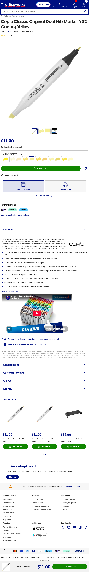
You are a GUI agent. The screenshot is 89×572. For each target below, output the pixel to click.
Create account (37, 499)
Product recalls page (72, 486)
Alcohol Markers (18, 16)
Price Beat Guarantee (69, 499)
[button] (2, 4)
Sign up (12, 477)
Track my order (8, 503)
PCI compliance (48, 557)
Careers (6, 530)
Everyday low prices (68, 503)
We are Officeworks (10, 527)
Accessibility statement (11, 540)
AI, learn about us (81, 557)
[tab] (44, 230)
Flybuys (64, 509)
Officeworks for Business (41, 506)
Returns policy (8, 509)
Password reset (37, 503)
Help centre (7, 520)
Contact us (7, 516)
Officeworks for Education (41, 509)
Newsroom (7, 537)
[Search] (85, 11)
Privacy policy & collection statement (14, 557)
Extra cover (65, 506)
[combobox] (44, 11)
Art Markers (5, 16)
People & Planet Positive (12, 534)
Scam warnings (8, 513)
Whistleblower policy (64, 557)
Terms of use (35, 557)
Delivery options (8, 506)
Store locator (7, 499)
